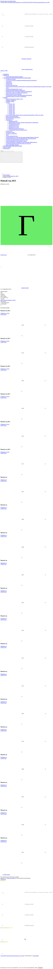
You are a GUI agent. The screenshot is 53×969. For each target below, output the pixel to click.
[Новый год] (4, 479)
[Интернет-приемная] (35, 953)
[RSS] (20, 874)
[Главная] (13, 173)
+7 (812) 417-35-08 (29, 36)
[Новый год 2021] (11, 205)
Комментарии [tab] (6, 874)
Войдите (3, 878)
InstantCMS (36, 955)
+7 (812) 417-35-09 (29, 25)
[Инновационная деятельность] (13, 953)
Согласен (40, 967)
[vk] (13, 939)
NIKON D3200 (25, 288)
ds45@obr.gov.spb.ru (29, 47)
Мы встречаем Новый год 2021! (8, 300)
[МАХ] (25, 939)
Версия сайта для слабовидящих (8, 1)
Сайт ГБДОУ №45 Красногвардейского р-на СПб (12, 955)
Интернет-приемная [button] (26, 58)
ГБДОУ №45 (4, 255)
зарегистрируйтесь (11, 878)
